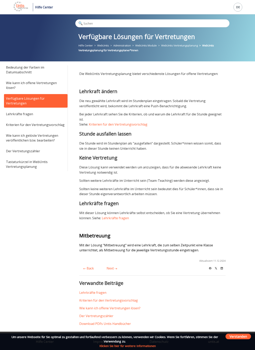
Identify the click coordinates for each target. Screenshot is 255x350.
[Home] (20, 10)
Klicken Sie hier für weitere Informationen (127, 346)
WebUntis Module (146, 45)
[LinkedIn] (223, 267)
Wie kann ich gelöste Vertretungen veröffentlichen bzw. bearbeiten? (32, 138)
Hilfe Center (44, 7)
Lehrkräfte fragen (19, 114)
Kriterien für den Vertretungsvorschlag (35, 125)
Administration (122, 45)
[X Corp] (217, 267)
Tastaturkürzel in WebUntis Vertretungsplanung (27, 164)
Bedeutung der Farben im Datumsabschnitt (25, 69)
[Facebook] (211, 267)
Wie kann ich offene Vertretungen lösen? (31, 85)
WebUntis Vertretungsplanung (179, 45)
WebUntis (103, 45)
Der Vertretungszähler (23, 151)
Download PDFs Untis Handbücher (105, 323)
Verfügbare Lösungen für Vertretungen (25, 100)
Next (111, 268)
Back (90, 268)
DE (238, 7)
